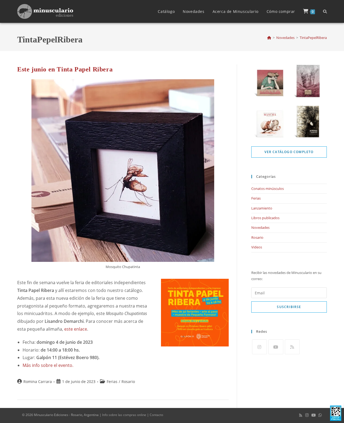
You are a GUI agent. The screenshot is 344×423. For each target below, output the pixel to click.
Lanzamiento (261, 208)
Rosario (128, 381)
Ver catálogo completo (288, 152)
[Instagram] (259, 346)
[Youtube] (275, 346)
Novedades (260, 227)
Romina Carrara (37, 381)
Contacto (156, 415)
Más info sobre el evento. (48, 365)
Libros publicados (265, 217)
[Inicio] (269, 37)
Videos (256, 247)
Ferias (112, 381)
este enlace (75, 329)
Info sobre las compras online (124, 415)
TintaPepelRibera (313, 37)
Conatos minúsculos (267, 188)
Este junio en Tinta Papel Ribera (65, 69)
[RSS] (292, 346)
